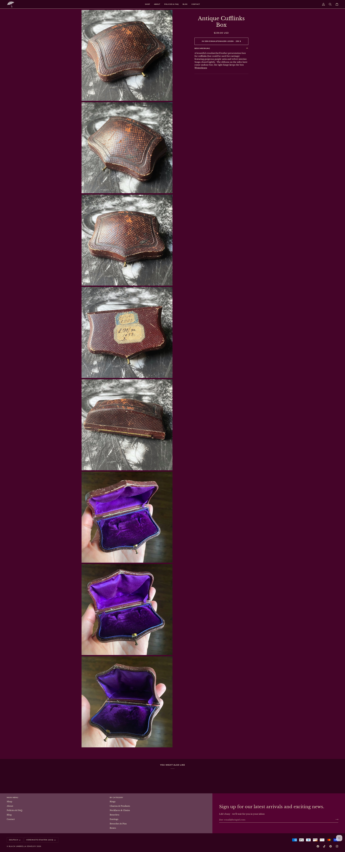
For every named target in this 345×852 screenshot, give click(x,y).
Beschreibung (202, 48)
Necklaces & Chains (120, 810)
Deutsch (13, 840)
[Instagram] (337, 846)
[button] (147, 4)
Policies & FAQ (14, 810)
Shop (9, 801)
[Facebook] (318, 846)
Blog (9, 815)
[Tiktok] (324, 846)
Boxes (113, 828)
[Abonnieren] (336, 819)
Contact (11, 819)
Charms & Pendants (120, 806)
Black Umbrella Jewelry (22, 846)
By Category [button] (116, 797)
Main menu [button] (12, 797)
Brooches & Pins (118, 823)
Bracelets (114, 815)
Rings (112, 801)
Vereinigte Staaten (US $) (39, 840)
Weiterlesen (200, 68)
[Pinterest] (330, 846)
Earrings (114, 819)
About (10, 806)
